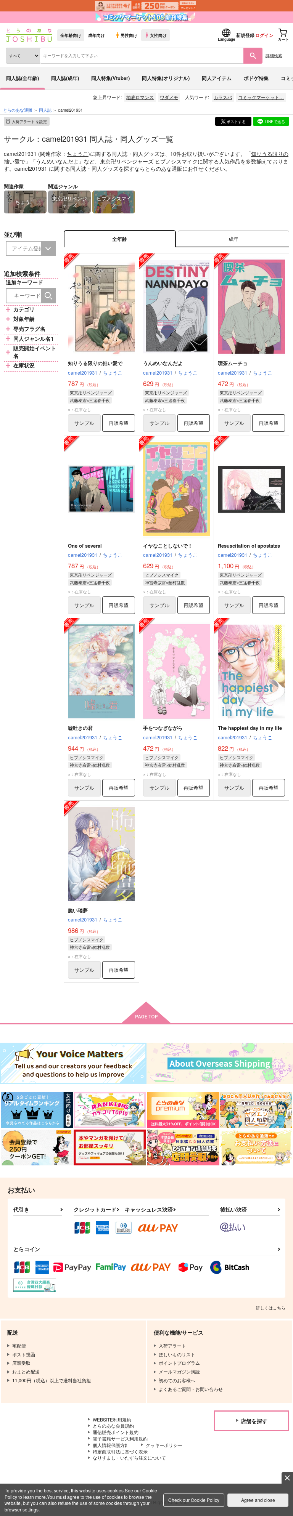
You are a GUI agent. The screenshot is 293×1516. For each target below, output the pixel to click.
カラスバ (223, 97)
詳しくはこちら (270, 1307)
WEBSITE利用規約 (112, 1419)
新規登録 (245, 35)
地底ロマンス (140, 97)
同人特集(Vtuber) (110, 78)
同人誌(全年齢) (22, 78)
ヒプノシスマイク (176, 161)
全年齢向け (70, 35)
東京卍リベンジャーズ (126, 161)
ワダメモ (169, 97)
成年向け (96, 35)
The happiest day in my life (250, 727)
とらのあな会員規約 (113, 1425)
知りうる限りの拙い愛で (95, 363)
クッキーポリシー (164, 1445)
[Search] (48, 295)
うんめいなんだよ (57, 161)
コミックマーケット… (261, 97)
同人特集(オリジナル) (166, 78)
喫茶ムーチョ (233, 363)
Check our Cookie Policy (193, 1500)
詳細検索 (274, 55)
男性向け (129, 35)
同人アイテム (217, 78)
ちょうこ (77, 153)
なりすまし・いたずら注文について (129, 1457)
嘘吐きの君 (80, 727)
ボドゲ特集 (256, 78)
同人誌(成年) (65, 78)
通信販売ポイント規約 (115, 1432)
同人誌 (45, 110)
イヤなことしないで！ (168, 545)
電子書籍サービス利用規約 (120, 1438)
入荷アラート (29, 121)
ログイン (264, 35)
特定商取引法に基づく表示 (120, 1451)
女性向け (158, 35)
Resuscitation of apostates (249, 545)
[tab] (233, 238)
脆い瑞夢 (78, 910)
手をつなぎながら (163, 727)
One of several (85, 545)
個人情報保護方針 (111, 1445)
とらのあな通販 (17, 110)
